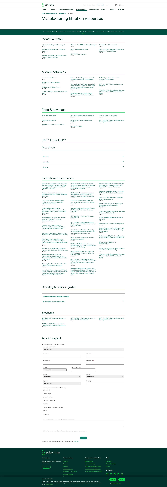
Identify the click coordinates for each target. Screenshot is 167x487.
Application (46, 381)
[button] (115, 484)
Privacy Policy (49, 484)
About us (65, 461)
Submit (83, 438)
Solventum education (90, 463)
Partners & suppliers (68, 469)
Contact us (108, 461)
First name (46, 353)
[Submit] (117, 5)
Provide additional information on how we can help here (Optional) (58, 419)
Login (85, 4)
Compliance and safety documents (93, 466)
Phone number (90, 360)
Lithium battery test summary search (93, 471)
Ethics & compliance (68, 474)
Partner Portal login (110, 463)
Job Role (88, 374)
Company (88, 381)
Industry (45, 374)
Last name (88, 353)
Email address (46, 360)
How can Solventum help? (49, 347)
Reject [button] (121, 479)
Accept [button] (113, 479)
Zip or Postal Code (76, 367)
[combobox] (111, 5)
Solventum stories (89, 461)
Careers (93, 4)
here (83, 33)
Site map (108, 466)
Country (45, 367)
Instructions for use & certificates (93, 469)
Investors (89, 4)
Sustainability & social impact (70, 471)
